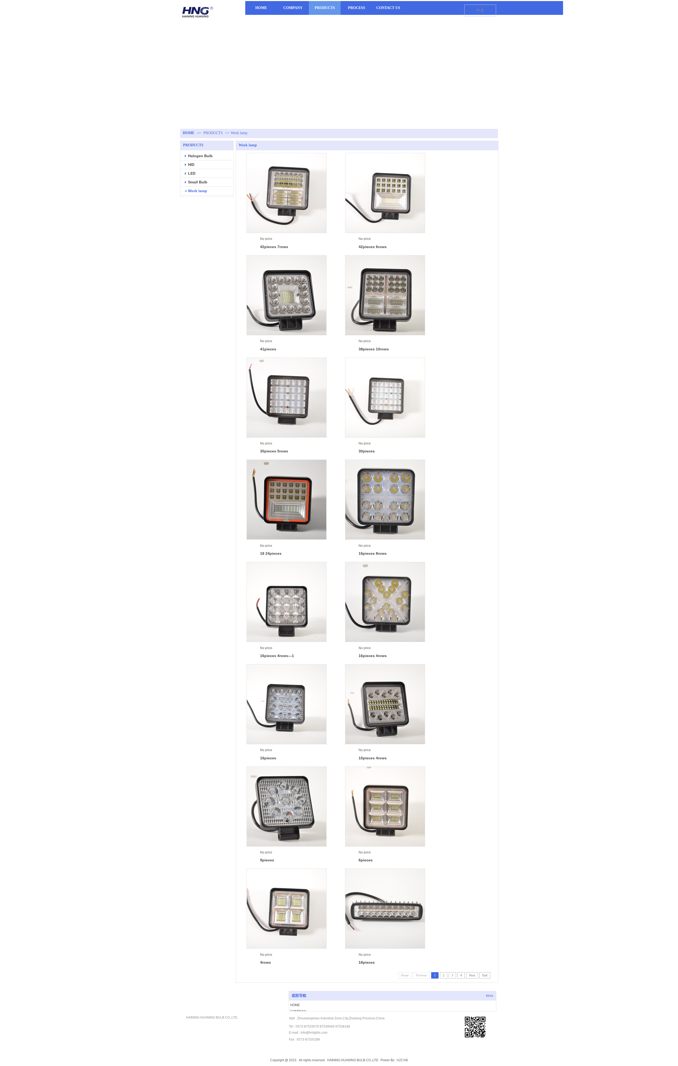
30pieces (367, 451)
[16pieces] (287, 704)
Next (472, 975)
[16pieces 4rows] (385, 602)
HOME (188, 133)
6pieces (366, 860)
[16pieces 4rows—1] (287, 602)
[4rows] (287, 909)
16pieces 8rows (373, 553)
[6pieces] (385, 807)
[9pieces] (287, 807)
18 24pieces (271, 553)
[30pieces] (385, 398)
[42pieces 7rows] (287, 193)
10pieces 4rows (373, 758)
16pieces (268, 758)
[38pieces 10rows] (385, 295)
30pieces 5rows (274, 451)
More (489, 995)
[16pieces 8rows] (385, 500)
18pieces (367, 962)
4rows (265, 962)
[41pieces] (287, 295)
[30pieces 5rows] (287, 398)
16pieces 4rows (373, 656)
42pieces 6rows (373, 247)
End (484, 975)
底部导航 (299, 996)
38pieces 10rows (374, 349)
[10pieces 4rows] (385, 704)
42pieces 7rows (274, 247)
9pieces (267, 860)
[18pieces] (385, 909)
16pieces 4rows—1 (277, 656)
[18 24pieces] (287, 500)
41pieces (268, 349)
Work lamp (239, 133)
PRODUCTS (213, 133)
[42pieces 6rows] (385, 193)
